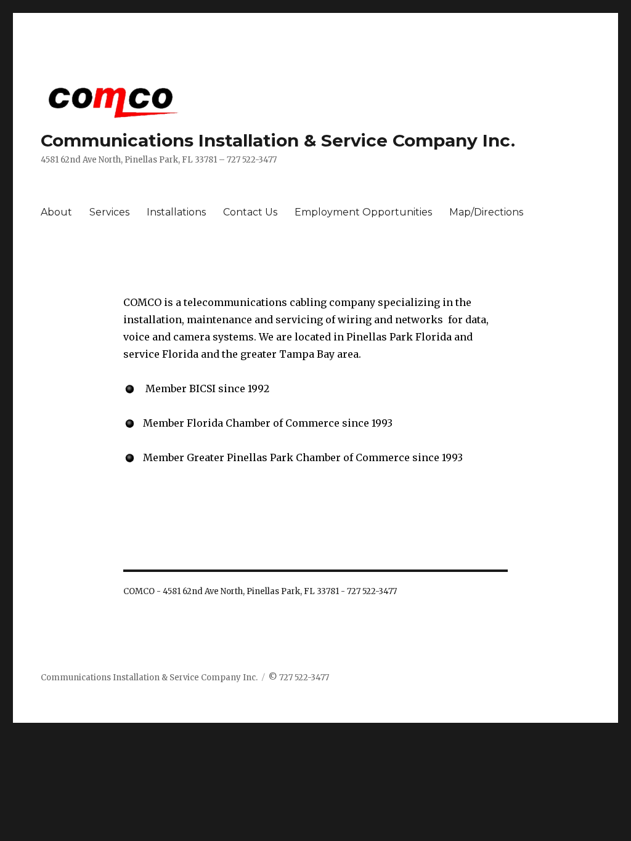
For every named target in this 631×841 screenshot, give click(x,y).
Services (109, 212)
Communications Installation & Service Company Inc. (278, 140)
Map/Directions (486, 212)
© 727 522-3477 (299, 677)
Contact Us (250, 212)
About (56, 212)
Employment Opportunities (363, 212)
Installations (176, 212)
